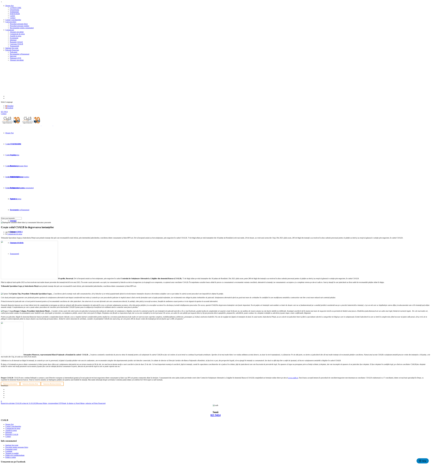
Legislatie (8, 451)
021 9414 (215, 415)
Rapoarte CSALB (16, 42)
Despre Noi (9, 6)
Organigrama (14, 10)
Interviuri (13, 56)
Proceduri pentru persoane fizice (16, 447)
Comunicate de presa (17, 34)
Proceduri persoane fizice (19, 24)
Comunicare (9, 30)
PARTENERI (15, 14)
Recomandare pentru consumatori (22, 28)
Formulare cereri (11, 449)
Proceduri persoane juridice (19, 26)
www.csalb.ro (293, 378)
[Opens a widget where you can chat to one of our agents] (422, 461)
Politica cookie (10, 457)
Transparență (14, 46)
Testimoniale (14, 12)
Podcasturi (13, 52)
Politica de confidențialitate (14, 455)
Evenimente (14, 38)
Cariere (12, 16)
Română (10, 106)
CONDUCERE (15, 8)
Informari (13, 40)
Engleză (10, 108)
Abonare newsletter (17, 32)
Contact (12, 18)
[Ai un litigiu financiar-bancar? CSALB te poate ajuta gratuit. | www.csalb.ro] (32, 125)
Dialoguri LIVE (15, 58)
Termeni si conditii (12, 453)
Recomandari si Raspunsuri (19, 54)
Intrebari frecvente (11, 48)
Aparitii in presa (15, 36)
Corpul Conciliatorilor (13, 20)
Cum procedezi (10, 22)
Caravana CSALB (16, 44)
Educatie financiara (12, 50)
